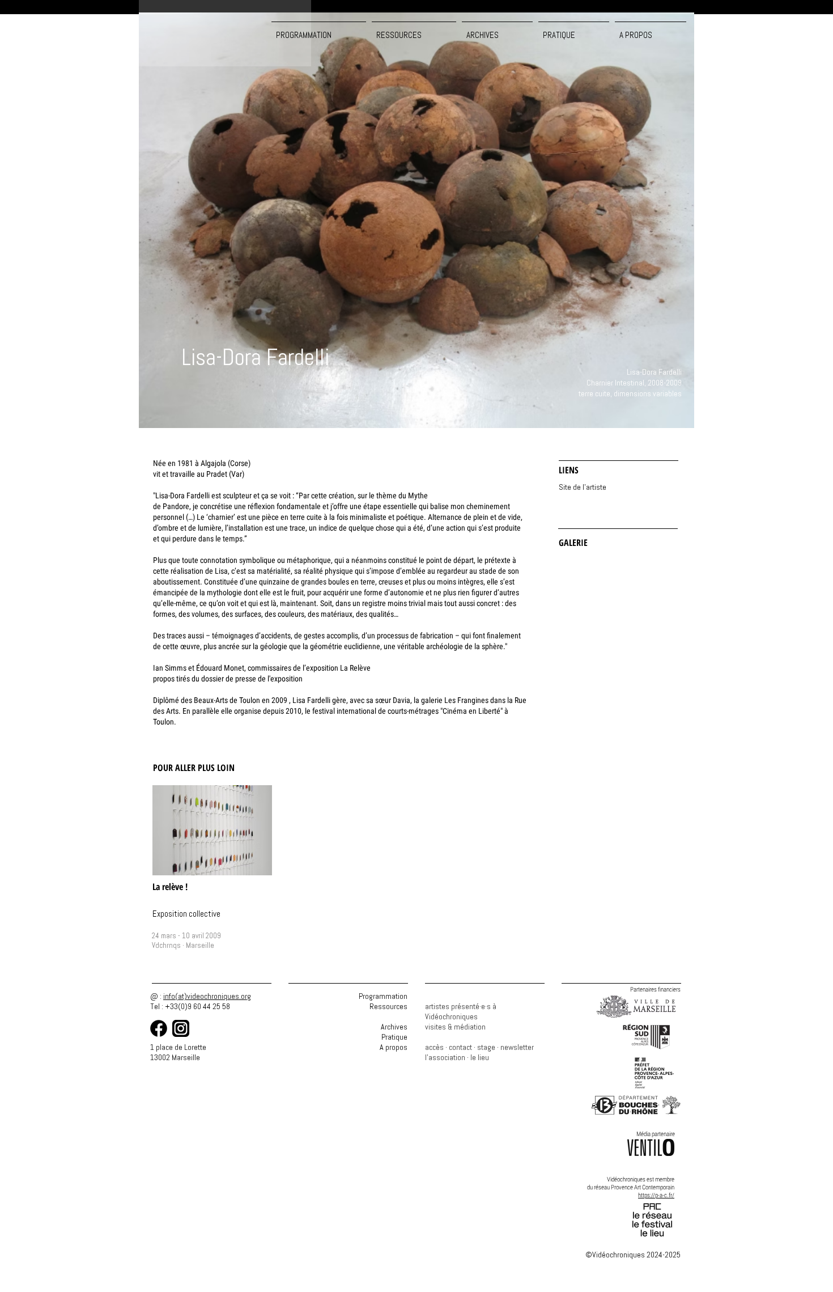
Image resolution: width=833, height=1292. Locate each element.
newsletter (517, 1047)
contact (460, 1047)
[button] (414, 30)
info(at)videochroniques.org (207, 996)
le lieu (479, 1057)
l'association (445, 1057)
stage (486, 1047)
